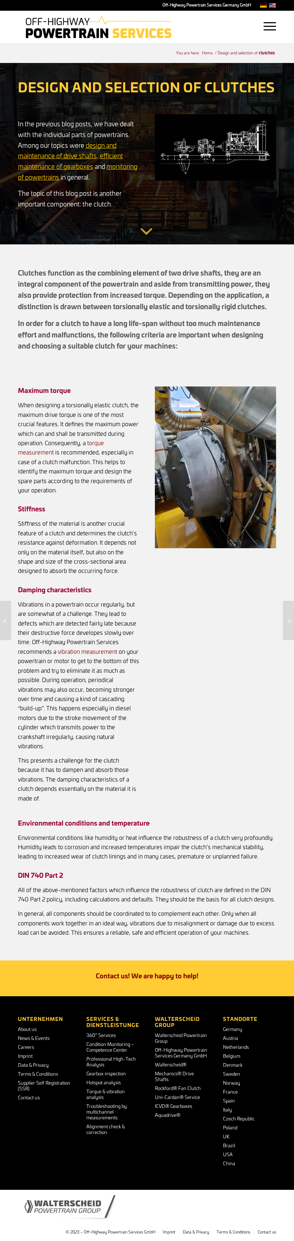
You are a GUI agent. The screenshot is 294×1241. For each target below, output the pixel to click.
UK (226, 1137)
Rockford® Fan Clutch (178, 1088)
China (229, 1164)
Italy (227, 1110)
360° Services (101, 1035)
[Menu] (266, 27)
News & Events (33, 1038)
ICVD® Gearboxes (173, 1106)
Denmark (232, 1065)
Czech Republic (239, 1119)
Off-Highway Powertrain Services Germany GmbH (181, 1053)
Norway (231, 1083)
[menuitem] (266, 27)
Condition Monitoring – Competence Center (110, 1047)
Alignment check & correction (105, 1130)
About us (27, 1029)
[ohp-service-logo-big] (98, 27)
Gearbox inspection (106, 1074)
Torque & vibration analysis (105, 1095)
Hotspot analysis (103, 1083)
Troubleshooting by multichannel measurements (106, 1112)
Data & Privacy (33, 1065)
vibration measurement (87, 652)
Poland (230, 1128)
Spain (229, 1101)
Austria (230, 1038)
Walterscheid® (170, 1065)
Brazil (229, 1146)
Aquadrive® (167, 1115)
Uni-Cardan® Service (177, 1097)
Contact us (29, 1098)
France (230, 1092)
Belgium (231, 1056)
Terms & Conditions (38, 1074)
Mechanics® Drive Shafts (174, 1077)
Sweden (231, 1074)
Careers (26, 1047)
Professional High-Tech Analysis (111, 1062)
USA (228, 1155)
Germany (232, 1029)
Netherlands (236, 1047)
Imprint (25, 1056)
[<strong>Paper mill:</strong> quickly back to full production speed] (5, 620)
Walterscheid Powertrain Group (181, 1038)
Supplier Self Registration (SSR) (44, 1086)
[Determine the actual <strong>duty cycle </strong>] (288, 620)
